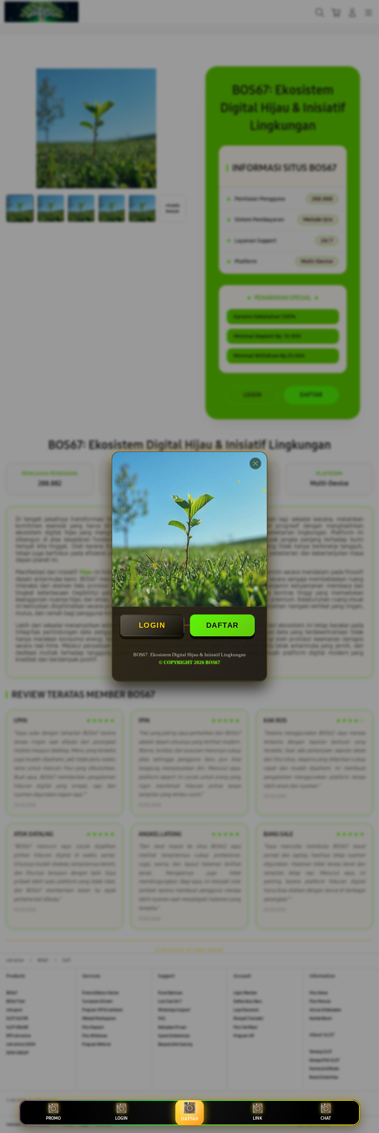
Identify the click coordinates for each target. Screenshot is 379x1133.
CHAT (326, 1118)
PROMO (53, 1118)
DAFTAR (222, 625)
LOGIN (152, 625)
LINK (257, 1118)
